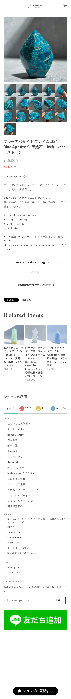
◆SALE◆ (13, 462)
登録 (57, 600)
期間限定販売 (15, 506)
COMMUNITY (15, 532)
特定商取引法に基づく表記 (21, 553)
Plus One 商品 (15, 467)
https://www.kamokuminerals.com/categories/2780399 (35, 247)
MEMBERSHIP (15, 537)
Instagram (13, 567)
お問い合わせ (14, 542)
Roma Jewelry (16, 434)
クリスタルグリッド (19, 495)
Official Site (14, 572)
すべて (11, 408)
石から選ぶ (13, 440)
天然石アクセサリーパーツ (22, 489)
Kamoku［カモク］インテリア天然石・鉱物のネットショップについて (36, 520)
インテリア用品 (16, 484)
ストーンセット (16, 456)
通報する (26, 300)
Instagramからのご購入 (21, 473)
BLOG (11, 527)
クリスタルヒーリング (20, 500)
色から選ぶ (13, 451)
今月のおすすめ (16, 429)
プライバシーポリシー (19, 548)
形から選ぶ (13, 445)
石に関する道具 (16, 478)
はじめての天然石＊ (19, 423)
